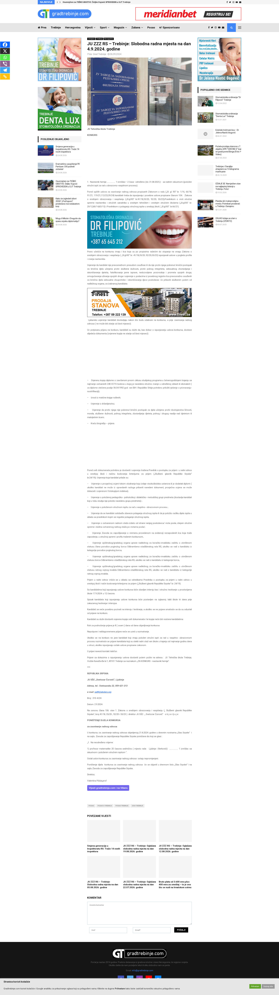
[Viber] (5, 64)
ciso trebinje (137, 806)
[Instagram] (216, 27)
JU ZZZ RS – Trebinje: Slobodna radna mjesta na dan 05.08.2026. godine (102, 884)
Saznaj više (268, 986)
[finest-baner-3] (139, 316)
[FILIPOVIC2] (139, 248)
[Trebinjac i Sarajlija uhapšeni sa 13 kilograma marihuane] (205, 170)
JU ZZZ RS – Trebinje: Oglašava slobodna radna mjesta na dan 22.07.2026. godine (139, 884)
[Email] (224, 27)
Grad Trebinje (99, 54)
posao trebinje (122, 806)
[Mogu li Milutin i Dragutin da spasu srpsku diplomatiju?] (45, 222)
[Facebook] (209, 27)
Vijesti (89, 27)
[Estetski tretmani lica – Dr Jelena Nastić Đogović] (205, 134)
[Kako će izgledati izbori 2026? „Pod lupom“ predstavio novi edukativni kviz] (45, 202)
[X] (5, 51)
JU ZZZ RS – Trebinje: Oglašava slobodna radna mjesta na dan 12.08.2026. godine (175, 849)
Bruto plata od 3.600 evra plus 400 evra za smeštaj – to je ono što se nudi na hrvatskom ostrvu (175, 884)
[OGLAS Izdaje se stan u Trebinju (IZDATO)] (205, 222)
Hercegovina (73, 27)
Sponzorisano (171, 27)
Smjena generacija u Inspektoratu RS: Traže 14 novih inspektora (103, 849)
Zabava (135, 27)
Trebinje (56, 27)
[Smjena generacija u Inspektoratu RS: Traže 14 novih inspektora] (45, 150)
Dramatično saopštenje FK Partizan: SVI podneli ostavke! (68, 166)
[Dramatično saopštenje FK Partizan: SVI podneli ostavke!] (45, 168)
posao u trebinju (105, 806)
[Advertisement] (139, 160)
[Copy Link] (5, 76)
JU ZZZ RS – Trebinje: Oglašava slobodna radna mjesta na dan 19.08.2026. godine (139, 849)
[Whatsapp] (5, 57)
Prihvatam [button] (255, 986)
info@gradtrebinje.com (142, 970)
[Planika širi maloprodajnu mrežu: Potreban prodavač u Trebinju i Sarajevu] (205, 205)
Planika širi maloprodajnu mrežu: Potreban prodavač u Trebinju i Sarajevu (227, 203)
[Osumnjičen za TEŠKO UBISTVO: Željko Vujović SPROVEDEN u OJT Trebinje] (45, 185)
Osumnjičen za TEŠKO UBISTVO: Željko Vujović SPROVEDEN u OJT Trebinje (96, 2)
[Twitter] (213, 27)
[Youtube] (220, 27)
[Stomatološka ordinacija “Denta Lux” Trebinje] (205, 117)
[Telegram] (5, 70)
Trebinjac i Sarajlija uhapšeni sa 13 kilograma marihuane (227, 169)
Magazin (119, 27)
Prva (43, 27)
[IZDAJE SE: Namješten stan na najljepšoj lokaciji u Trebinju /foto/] (205, 187)
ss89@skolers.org (103, 692)
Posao (151, 27)
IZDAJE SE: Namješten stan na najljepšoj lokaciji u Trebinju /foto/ (228, 186)
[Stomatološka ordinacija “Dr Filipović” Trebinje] (205, 101)
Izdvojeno (91, 39)
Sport (103, 27)
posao (91, 806)
